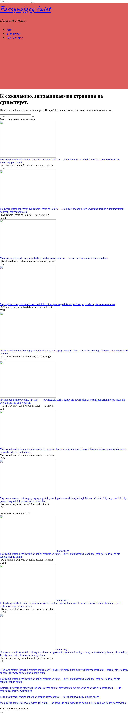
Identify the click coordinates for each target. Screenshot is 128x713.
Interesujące (13, 34)
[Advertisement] (64, 66)
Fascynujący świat (25, 8)
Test (9, 30)
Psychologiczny (14, 38)
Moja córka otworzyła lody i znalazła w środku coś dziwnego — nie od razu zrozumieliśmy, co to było (54, 258)
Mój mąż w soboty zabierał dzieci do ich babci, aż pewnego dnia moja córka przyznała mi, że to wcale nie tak (57, 304)
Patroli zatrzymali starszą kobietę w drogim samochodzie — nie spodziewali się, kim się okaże (49, 696)
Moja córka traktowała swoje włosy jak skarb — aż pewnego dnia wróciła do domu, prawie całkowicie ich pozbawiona (63, 702)
